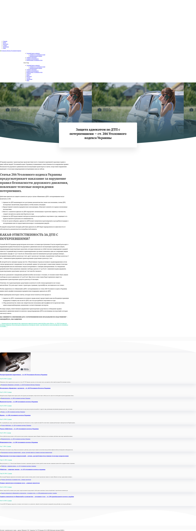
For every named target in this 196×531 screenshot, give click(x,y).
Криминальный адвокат (36, 56)
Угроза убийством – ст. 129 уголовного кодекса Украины (19, 429)
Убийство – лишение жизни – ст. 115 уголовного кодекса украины (22, 469)
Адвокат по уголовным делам (37, 54)
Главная (5, 41)
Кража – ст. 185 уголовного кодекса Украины (15, 415)
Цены (4, 42)
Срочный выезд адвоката (33, 53)
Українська (6, 46)
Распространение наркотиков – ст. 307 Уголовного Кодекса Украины (23, 374)
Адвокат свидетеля (31, 57)
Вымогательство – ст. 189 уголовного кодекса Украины (19, 401)
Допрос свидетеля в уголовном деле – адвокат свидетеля (20, 483)
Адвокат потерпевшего (32, 58)
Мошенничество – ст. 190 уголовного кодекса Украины (19, 442)
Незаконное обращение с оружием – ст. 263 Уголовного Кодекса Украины (25, 388)
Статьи (5, 45)
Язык (4, 48)
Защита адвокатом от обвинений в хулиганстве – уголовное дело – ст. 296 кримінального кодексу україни (37, 496)
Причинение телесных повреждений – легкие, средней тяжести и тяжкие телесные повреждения (34, 456)
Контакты (5, 44)
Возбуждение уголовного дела (34, 60)
